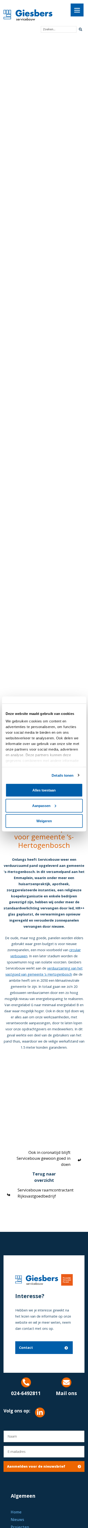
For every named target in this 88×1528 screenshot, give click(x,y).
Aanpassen (41, 805)
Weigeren (44, 821)
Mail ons (66, 1393)
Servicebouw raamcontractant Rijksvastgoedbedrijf (45, 1193)
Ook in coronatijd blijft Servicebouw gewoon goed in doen (43, 1158)
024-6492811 (26, 1393)
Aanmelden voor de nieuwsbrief (36, 1466)
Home (16, 1512)
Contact (26, 1347)
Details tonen (62, 775)
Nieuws (17, 1519)
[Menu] (77, 10)
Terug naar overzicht (44, 1177)
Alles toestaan (44, 790)
